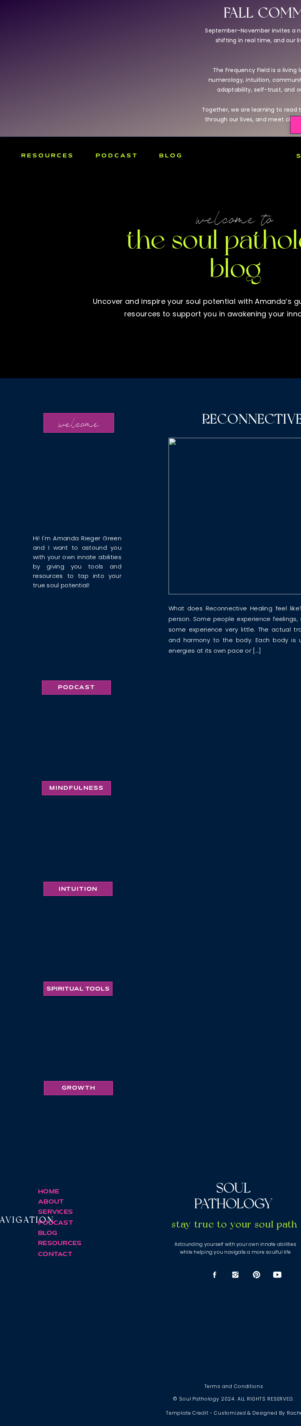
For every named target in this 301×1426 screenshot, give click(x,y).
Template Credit (187, 1413)
